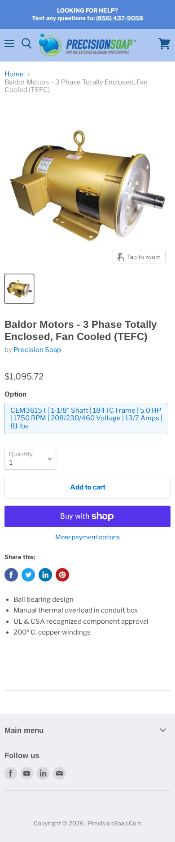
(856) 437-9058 (119, 18)
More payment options (87, 537)
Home (14, 74)
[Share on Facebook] (11, 575)
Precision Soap (37, 350)
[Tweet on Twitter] (28, 575)
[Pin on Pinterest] (62, 575)
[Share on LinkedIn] (45, 575)
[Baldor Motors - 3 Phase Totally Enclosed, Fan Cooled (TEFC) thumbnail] (19, 288)
